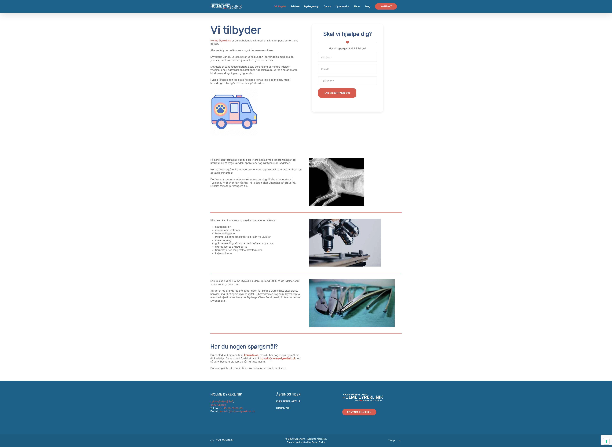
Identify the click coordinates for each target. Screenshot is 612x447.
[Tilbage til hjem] (226, 6)
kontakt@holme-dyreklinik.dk (278, 358)
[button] (399, 440)
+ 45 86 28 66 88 (231, 408)
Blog (367, 6)
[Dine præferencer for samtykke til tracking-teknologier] (606, 441)
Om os (327, 6)
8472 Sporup (218, 404)
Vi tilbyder (280, 6)
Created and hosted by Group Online (306, 442)
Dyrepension (342, 6)
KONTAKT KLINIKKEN (359, 412)
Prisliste (295, 6)
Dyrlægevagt (311, 6)
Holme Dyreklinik (220, 40)
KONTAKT (386, 6)
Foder (357, 6)
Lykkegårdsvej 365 (221, 401)
